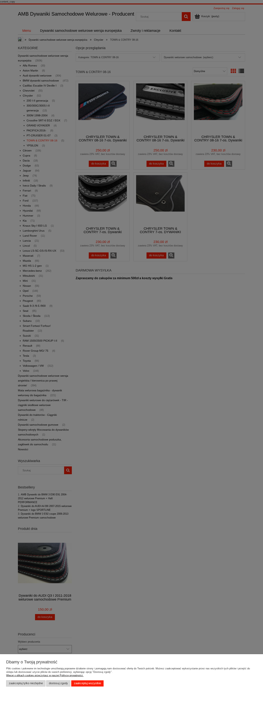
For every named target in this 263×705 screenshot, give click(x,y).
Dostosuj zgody (58, 683)
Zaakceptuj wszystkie (87, 683)
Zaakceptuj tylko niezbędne (26, 683)
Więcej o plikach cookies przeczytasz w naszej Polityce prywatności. (45, 675)
